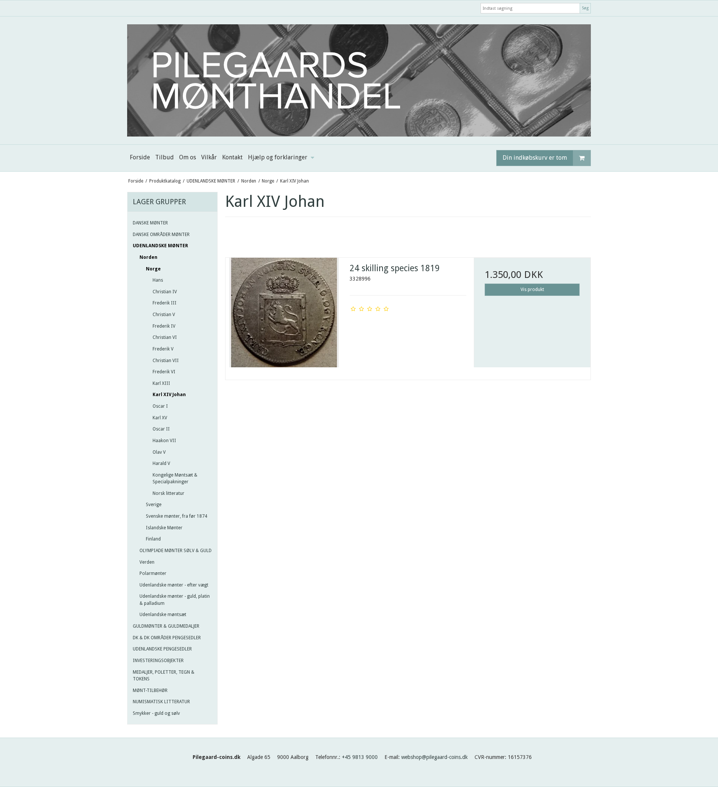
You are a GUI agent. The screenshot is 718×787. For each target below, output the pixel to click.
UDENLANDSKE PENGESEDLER (162, 649)
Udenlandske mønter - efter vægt (173, 585)
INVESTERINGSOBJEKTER (158, 660)
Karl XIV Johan (169, 394)
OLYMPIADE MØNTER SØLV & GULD (175, 550)
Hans (158, 280)
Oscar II (161, 429)
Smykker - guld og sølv (156, 713)
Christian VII (166, 360)
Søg (585, 8)
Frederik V (163, 349)
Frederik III (165, 303)
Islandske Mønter (164, 527)
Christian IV (165, 291)
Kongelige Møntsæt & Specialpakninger (175, 478)
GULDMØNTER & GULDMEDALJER (166, 626)
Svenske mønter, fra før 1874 (176, 516)
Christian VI (165, 337)
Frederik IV (164, 326)
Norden (148, 257)
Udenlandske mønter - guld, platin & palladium (174, 600)
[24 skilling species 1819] (283, 316)
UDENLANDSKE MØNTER (160, 245)
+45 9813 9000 (360, 757)
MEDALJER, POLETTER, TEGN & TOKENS (163, 676)
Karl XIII (161, 383)
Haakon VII (164, 440)
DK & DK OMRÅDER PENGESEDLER (167, 637)
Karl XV (160, 417)
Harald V (161, 463)
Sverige (154, 504)
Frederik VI (164, 371)
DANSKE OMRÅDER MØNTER (161, 234)
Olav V (159, 452)
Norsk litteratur (168, 493)
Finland (153, 539)
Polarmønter (152, 573)
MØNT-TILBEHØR (150, 690)
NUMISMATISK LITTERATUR (161, 701)
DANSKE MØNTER (150, 223)
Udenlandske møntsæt (162, 614)
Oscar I (160, 406)
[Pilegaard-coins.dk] (359, 80)
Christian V (164, 314)
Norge (153, 269)
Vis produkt (532, 289)
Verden (146, 562)
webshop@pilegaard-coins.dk (434, 757)
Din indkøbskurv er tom (535, 157)
